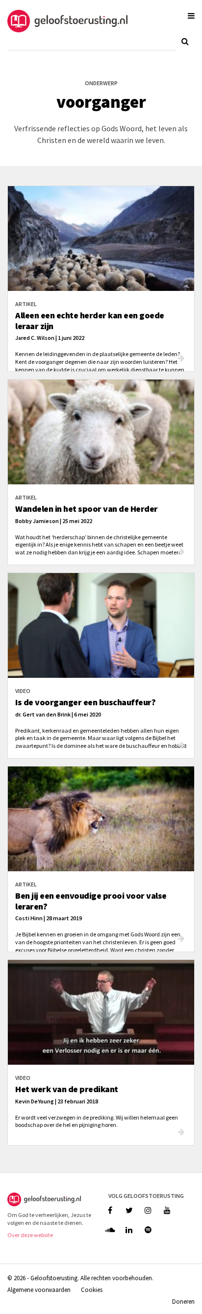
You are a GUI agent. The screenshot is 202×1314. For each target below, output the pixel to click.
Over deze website (30, 1235)
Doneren (183, 1301)
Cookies (91, 1289)
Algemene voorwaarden (39, 1289)
